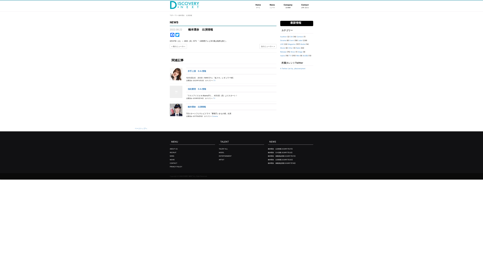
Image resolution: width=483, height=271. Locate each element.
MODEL (221, 152)
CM (291, 37)
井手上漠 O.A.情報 (197, 71)
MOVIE (172, 160)
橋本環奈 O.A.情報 (274, 152)
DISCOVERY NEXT (186, 176)
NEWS (172, 156)
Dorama (215, 116)
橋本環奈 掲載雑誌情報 (276, 156)
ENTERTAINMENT (225, 156)
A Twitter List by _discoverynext (292, 68)
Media (302, 44)
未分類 (305, 56)
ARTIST (221, 160)
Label (300, 40)
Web (298, 56)
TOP (171, 15)
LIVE (282, 44)
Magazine (291, 44)
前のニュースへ (179, 46)
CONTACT (173, 163)
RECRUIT (173, 152)
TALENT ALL (223, 149)
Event (291, 40)
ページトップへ (141, 128)
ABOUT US (174, 149)
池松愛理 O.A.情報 (197, 89)
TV (176, 15)
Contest (300, 37)
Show (293, 52)
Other (290, 48)
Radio (298, 48)
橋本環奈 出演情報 (197, 107)
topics (282, 56)
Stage (300, 52)
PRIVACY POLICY (176, 167)
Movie (282, 48)
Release (283, 52)
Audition (283, 37)
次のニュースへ (267, 46)
